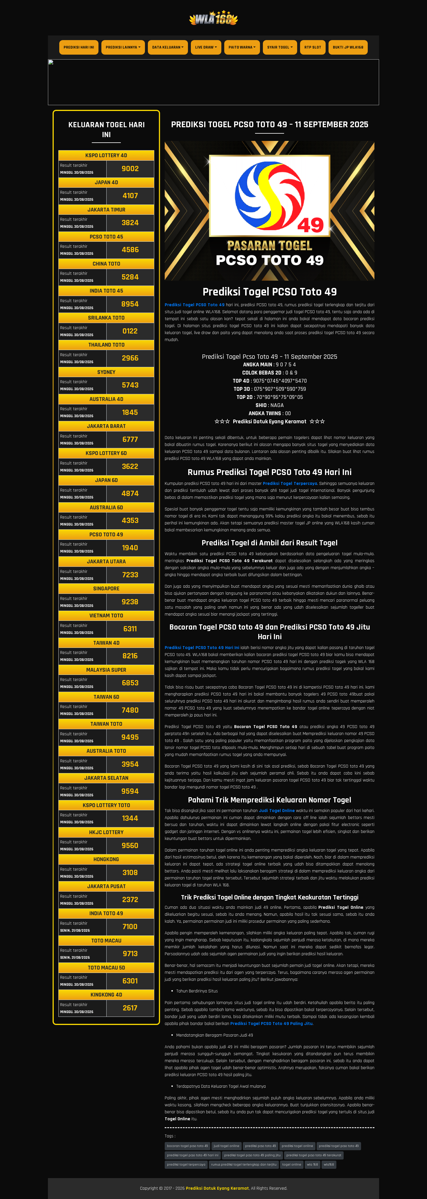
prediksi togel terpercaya (186, 1164)
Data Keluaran (166, 47)
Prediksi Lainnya (121, 47)
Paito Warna (240, 47)
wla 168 (312, 1164)
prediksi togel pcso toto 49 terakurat (313, 1155)
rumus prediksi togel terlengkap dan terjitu (244, 1164)
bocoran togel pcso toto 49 (187, 1146)
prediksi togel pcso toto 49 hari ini (192, 1155)
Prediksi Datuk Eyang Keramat (217, 1188)
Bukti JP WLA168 (348, 47)
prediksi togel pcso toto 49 (339, 1146)
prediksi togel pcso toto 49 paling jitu (252, 1155)
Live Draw (204, 47)
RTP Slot (312, 47)
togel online (291, 1164)
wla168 (329, 1164)
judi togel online (226, 1146)
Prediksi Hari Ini (79, 47)
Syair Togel (278, 47)
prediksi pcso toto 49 (260, 1146)
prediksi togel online (297, 1146)
